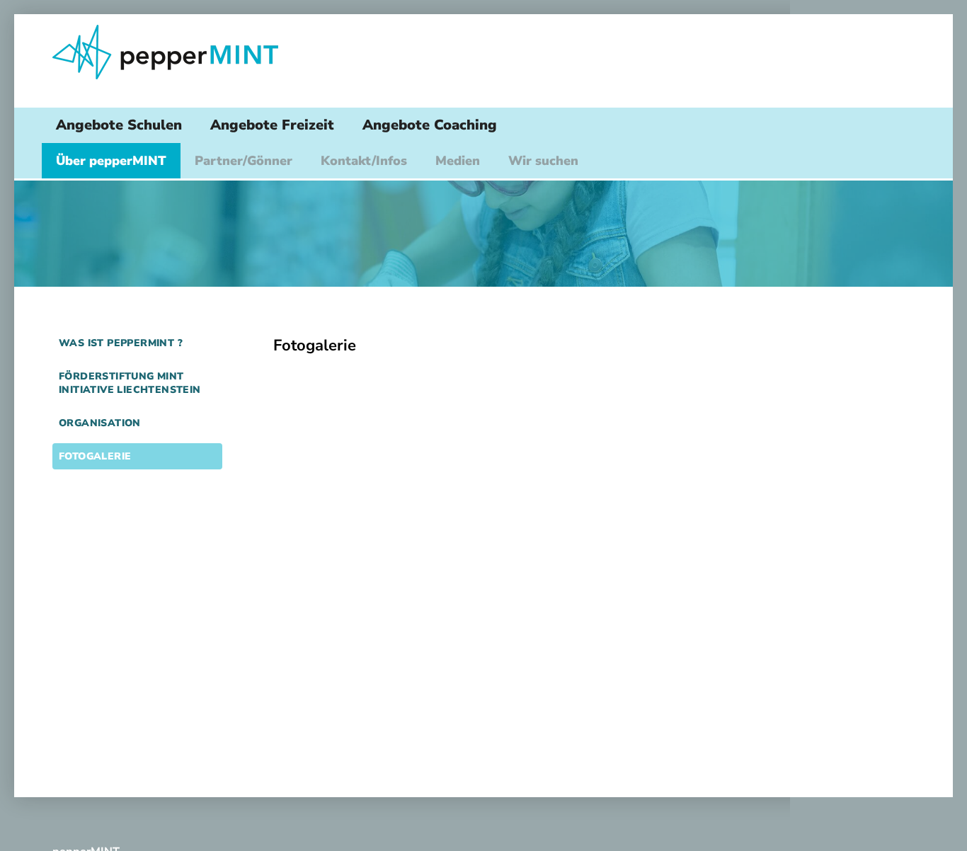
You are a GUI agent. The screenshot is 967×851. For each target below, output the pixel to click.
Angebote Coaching (429, 125)
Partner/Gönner (243, 160)
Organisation (100, 423)
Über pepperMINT (111, 160)
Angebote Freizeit (272, 125)
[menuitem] (119, 125)
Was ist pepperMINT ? (121, 343)
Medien (457, 160)
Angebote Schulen (119, 125)
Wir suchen (543, 160)
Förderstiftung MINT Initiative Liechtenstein (130, 383)
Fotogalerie (95, 456)
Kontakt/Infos (364, 160)
